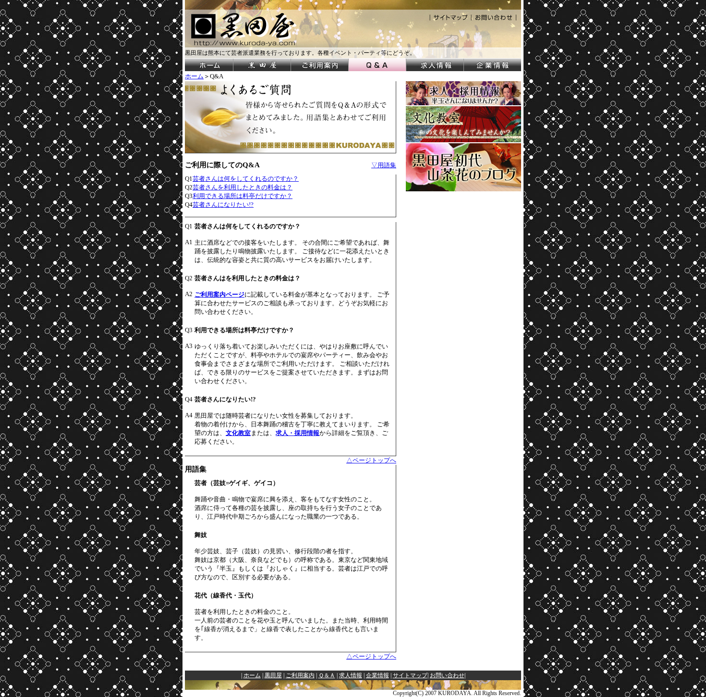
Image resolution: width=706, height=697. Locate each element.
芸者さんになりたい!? (223, 204)
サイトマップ (410, 675)
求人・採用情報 (297, 432)
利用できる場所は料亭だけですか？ (242, 195)
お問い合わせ (447, 675)
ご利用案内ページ (219, 294)
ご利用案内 (300, 675)
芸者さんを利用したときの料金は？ (242, 187)
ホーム (194, 76)
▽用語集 (383, 165)
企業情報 (377, 675)
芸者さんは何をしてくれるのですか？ (246, 178)
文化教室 (238, 432)
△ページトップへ (371, 460)
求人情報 (350, 675)
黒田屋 (273, 675)
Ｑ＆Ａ (326, 675)
